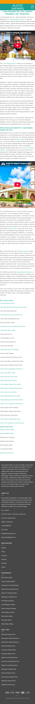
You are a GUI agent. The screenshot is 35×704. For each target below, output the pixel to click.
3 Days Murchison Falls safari (8, 376)
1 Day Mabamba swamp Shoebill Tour (11, 315)
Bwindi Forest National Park (9, 657)
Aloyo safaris (21, 139)
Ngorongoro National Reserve (10, 638)
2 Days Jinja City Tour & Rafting (9, 349)
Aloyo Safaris (17, 7)
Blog (17, 695)
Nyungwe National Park (8, 653)
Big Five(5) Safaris (6, 577)
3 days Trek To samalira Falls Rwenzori (11, 403)
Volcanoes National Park (8, 650)
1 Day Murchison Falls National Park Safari (12, 326)
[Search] (29, 7)
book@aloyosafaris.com (8, 533)
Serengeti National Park (8, 634)
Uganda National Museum (25, 272)
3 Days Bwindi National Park (8, 380)
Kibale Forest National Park (9, 665)
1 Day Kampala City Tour (7, 303)
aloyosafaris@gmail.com (8, 537)
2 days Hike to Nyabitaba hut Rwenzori (11, 369)
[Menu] (2, 7)
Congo (3, 567)
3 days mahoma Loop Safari (8, 392)
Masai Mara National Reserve (10, 642)
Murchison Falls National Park (10, 661)
